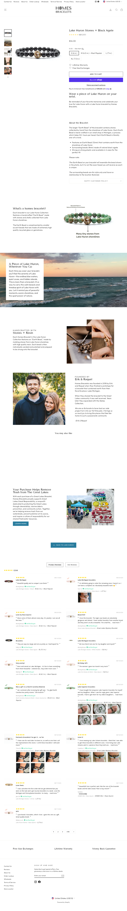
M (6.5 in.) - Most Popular (91, 53)
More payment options (96, 85)
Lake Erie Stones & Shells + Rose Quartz (90, 672)
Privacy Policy (69, 2)
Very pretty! (20, 663)
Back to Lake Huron (65, 545)
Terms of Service (56, 2)
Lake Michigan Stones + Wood (25, 589)
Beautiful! (81, 615)
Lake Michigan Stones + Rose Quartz (88, 591)
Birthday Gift (83, 663)
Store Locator (80, 2)
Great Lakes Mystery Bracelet (86, 628)
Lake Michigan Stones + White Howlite (89, 649)
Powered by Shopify (63, 902)
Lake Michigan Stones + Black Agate (26, 649)
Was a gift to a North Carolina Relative (30, 687)
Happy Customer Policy (96, 181)
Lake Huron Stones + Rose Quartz (26, 822)
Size (75, 49)
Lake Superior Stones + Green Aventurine (90, 702)
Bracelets (19, 641)
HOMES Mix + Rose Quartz (85, 796)
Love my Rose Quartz (23, 615)
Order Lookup (34, 2)
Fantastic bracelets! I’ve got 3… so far (30, 737)
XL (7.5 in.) (75, 59)
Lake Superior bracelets (86, 687)
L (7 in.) (109, 53)
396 (68, 832)
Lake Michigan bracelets (87, 580)
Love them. (20, 785)
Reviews (16, 2)
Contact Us (8, 2)
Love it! (80, 737)
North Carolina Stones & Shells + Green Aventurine (31, 698)
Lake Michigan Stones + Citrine (25, 799)
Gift (17, 811)
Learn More (20, 523)
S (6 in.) (74, 53)
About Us (24, 2)
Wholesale (45, 2)
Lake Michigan (94, 391)
